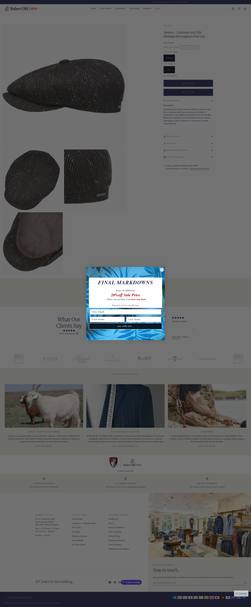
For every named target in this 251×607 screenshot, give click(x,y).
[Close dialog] (162, 270)
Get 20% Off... (125, 326)
